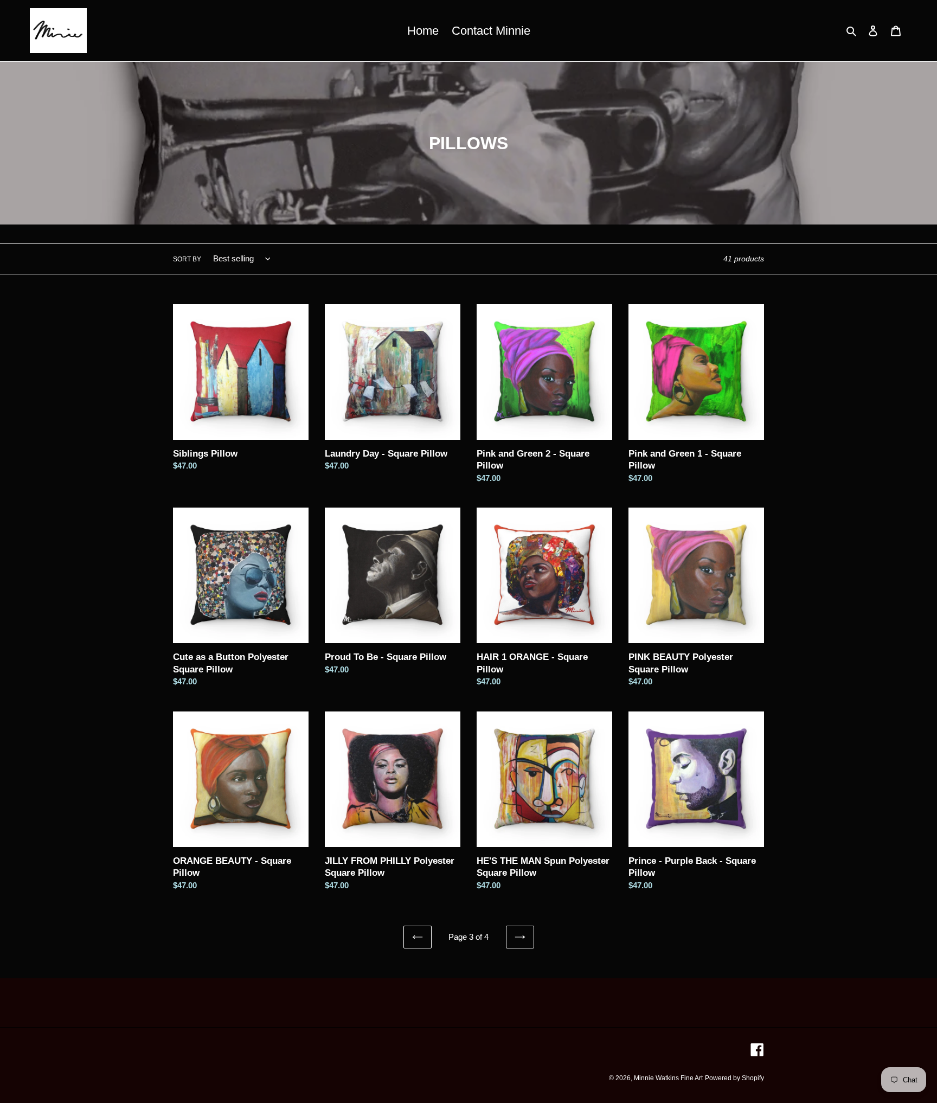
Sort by (187, 259)
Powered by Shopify (734, 1078)
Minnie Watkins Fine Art (668, 1078)
